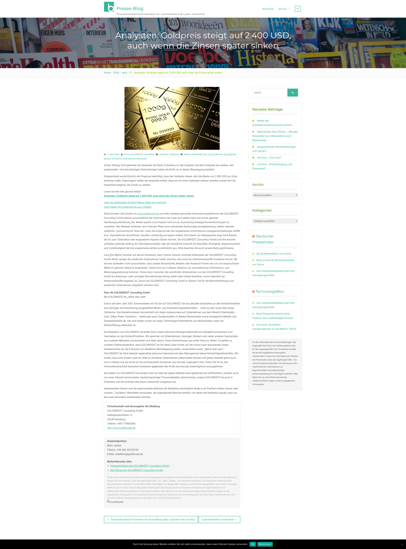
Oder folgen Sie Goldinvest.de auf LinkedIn (127, 207)
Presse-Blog (130, 8)
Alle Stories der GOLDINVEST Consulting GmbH (136, 470)
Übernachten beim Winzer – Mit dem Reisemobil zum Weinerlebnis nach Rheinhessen (275, 136)
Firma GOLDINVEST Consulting (139, 154)
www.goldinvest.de (148, 213)
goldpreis (231, 154)
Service (282, 8)
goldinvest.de (219, 154)
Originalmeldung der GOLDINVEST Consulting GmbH (139, 465)
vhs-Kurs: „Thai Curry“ (269, 157)
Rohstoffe (116, 158)
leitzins (107, 158)
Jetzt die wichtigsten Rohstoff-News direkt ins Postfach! (135, 202)
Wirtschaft (142, 158)
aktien (187, 154)
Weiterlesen (265, 544)
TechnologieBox (269, 291)
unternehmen (129, 158)
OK (252, 544)
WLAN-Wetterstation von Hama (273, 253)
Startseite (268, 8)
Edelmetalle (196, 154)
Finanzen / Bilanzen (169, 154)
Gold (209, 154)
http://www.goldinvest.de (121, 427)
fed (204, 154)
